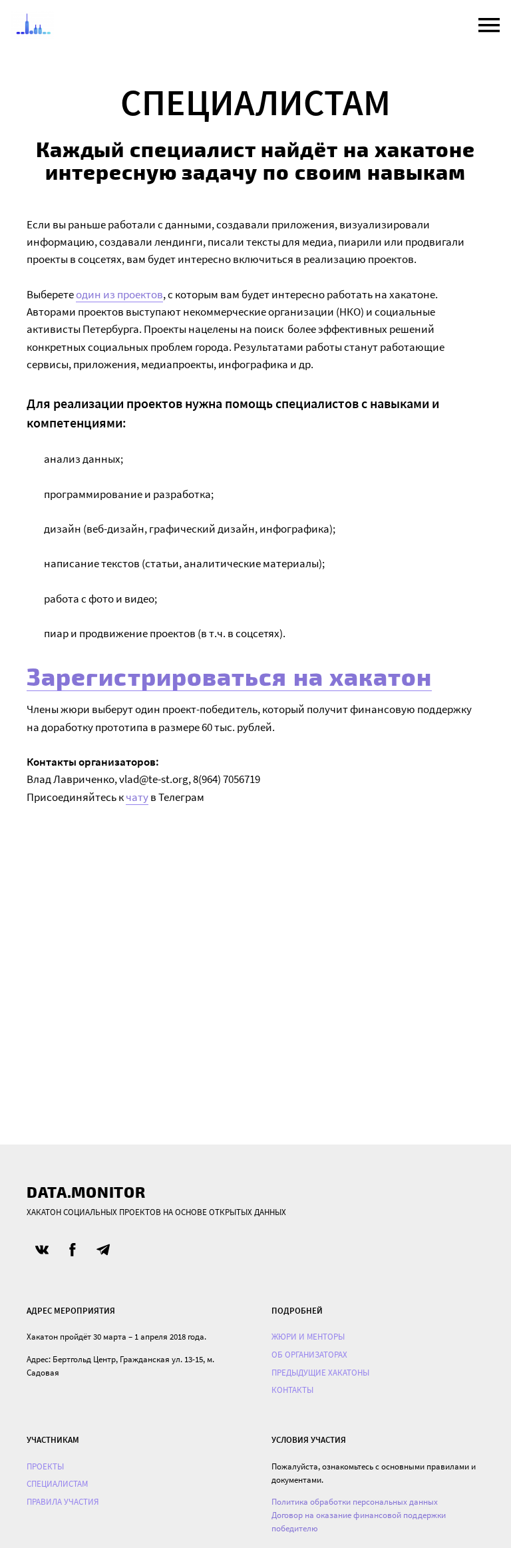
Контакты (292, 1390)
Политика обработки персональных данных (354, 1501)
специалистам (57, 1483)
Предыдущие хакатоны (320, 1372)
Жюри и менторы (308, 1336)
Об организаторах (309, 1354)
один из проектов (119, 294)
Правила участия (63, 1501)
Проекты (45, 1466)
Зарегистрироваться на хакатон (229, 675)
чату (137, 797)
